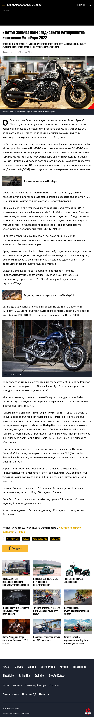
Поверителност (11, 694)
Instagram (8, 532)
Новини (81, 5)
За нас (6, 685)
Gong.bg (19, 666)
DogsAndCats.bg (57, 675)
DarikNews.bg (48, 666)
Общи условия (25, 713)
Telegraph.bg (79, 666)
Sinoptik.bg (8, 675)
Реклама (17, 685)
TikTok (21, 532)
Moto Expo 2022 (40, 538)
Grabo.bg (39, 675)
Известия (44, 694)
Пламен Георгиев (10, 52)
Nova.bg (64, 666)
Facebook (75, 527)
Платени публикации (35, 685)
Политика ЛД (29, 694)
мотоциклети (13, 538)
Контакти (54, 685)
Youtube (64, 527)
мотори (26, 538)
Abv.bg (6, 666)
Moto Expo (55, 538)
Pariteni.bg (24, 675)
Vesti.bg (32, 666)
